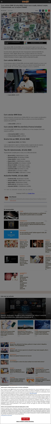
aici (43, 399)
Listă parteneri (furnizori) (6, 415)
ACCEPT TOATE (25, 418)
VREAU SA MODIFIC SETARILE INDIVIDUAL (25, 421)
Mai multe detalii (33, 393)
